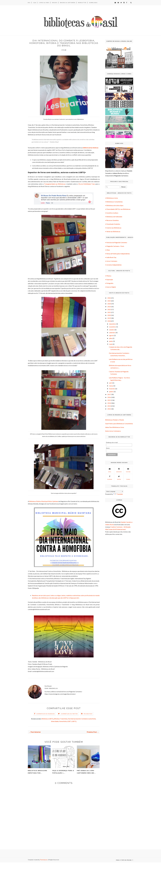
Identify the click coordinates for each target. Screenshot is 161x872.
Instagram (119, 471)
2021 (109, 312)
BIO (29, 2)
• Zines (107, 250)
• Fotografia (109, 283)
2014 (109, 403)
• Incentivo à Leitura (111, 213)
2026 (109, 298)
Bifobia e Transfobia (60, 719)
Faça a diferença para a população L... (63, 772)
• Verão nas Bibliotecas (112, 231)
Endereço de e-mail (112, 442)
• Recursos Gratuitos (112, 220)
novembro (112, 327)
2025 (109, 301)
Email (109, 471)
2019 (109, 318)
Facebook (109, 479)
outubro (111, 330)
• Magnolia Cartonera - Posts (114, 246)
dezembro (112, 324)
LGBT (69, 721)
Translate (120, 494)
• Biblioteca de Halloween (113, 216)
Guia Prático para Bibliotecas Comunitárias (119, 423)
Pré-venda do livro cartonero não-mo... (86, 772)
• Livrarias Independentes (113, 265)
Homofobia (63, 721)
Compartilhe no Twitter (69, 713)
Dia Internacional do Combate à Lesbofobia (82, 719)
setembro (112, 332)
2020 (109, 315)
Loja (34, 2)
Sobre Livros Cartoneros (113, 431)
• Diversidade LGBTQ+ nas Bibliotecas (117, 209)
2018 (109, 321)
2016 (109, 397)
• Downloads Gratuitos (112, 224)
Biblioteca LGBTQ (47, 719)
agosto (111, 335)
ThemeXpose (44, 860)
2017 (109, 394)
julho (110, 338)
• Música (108, 276)
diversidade (55, 721)
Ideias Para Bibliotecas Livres (114, 427)
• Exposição (109, 279)
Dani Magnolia (51, 688)
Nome (108, 448)
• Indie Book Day (110, 257)
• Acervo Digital (110, 287)
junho (111, 341)
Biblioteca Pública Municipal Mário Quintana (43, 501)
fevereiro (112, 389)
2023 (109, 306)
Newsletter (82, 2)
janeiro (111, 391)
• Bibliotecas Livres (111, 198)
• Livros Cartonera (111, 261)
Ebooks (54, 2)
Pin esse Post (88, 713)
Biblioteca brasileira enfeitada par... (37, 772)
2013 (109, 406)
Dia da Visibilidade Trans (86, 184)
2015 (109, 400)
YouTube (128, 471)
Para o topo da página (124, 860)
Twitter (119, 479)
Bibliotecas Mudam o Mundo (114, 420)
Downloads (93, 2)
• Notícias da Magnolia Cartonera (116, 242)
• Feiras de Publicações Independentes (117, 254)
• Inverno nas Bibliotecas (113, 228)
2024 (109, 304)
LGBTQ (73, 721)
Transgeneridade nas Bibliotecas (54, 184)
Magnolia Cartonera (67, 2)
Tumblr (128, 479)
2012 (109, 409)
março (111, 386)
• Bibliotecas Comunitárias (114, 202)
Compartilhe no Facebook (45, 713)
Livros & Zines (44, 2)
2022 (109, 309)
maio (110, 344)
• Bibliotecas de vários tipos (114, 205)
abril (110, 383)
